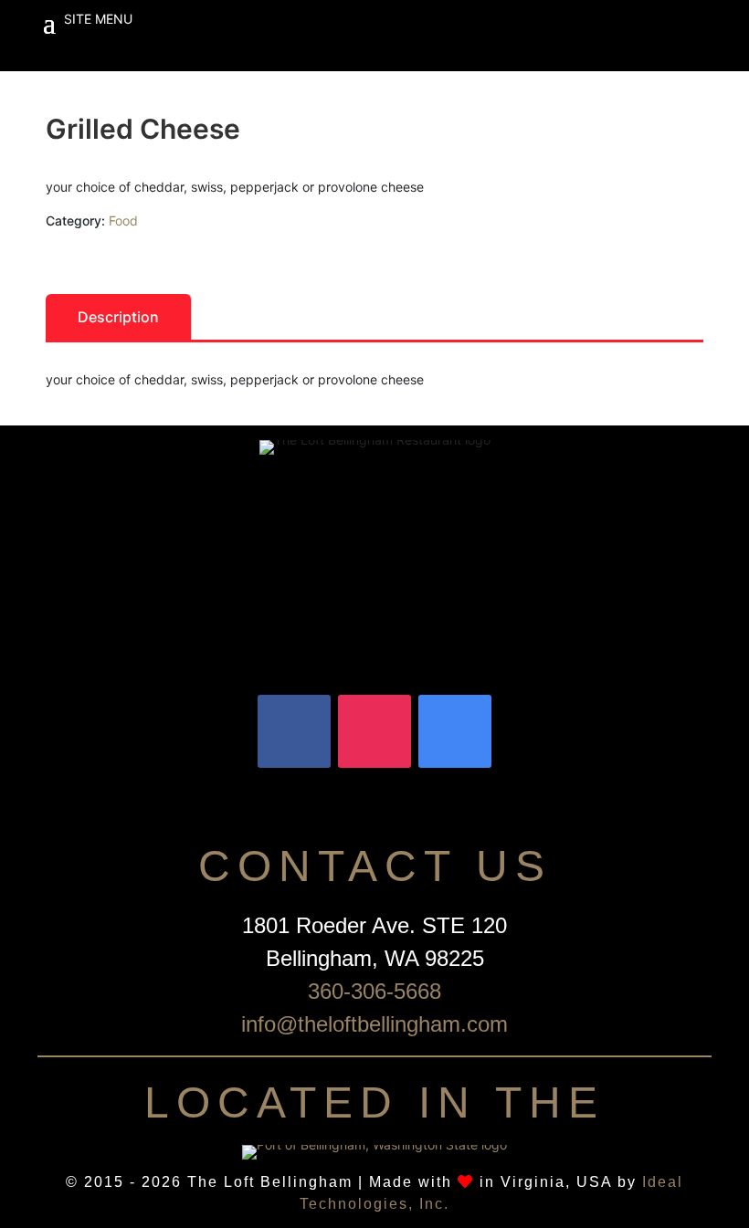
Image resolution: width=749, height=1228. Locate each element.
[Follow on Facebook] (294, 731)
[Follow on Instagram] (374, 731)
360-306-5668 (374, 991)
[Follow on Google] (454, 731)
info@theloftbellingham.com (374, 1024)
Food (123, 220)
